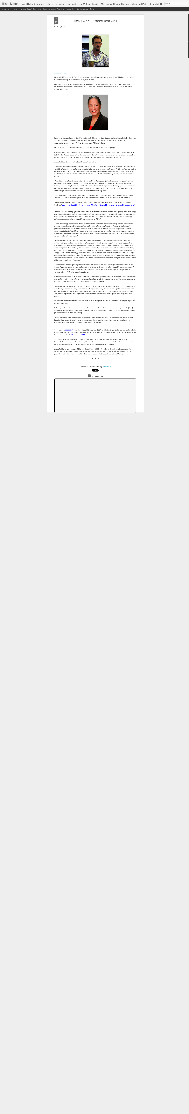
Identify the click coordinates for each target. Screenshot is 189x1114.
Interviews (22, 9)
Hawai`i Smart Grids (34, 9)
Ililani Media (106, 367)
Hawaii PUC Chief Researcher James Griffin (95, 20)
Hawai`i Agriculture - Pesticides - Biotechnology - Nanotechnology (65, 9)
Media (91, 9)
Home (15, 9)
